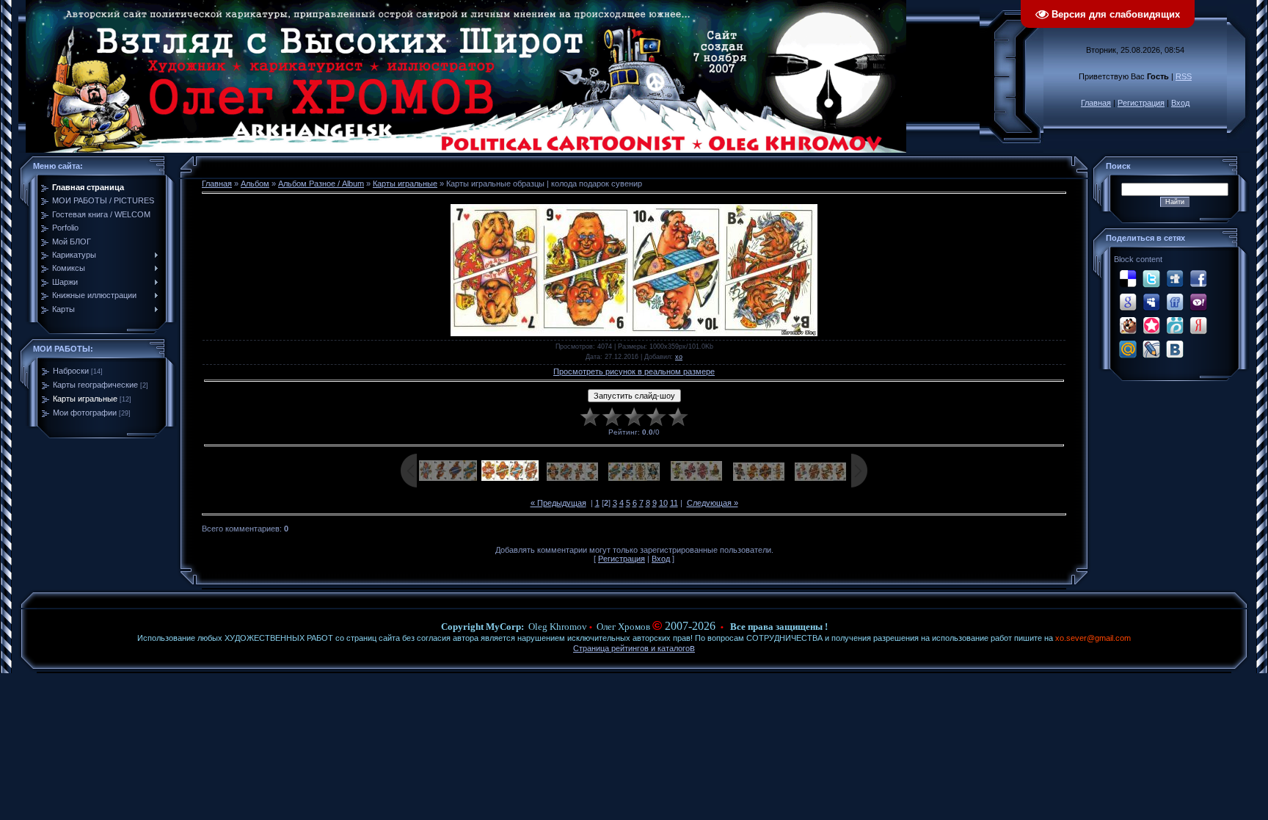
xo (678, 356)
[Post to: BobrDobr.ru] (1128, 325)
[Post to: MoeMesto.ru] (1175, 325)
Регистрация (1141, 102)
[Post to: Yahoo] (1198, 301)
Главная (1096, 102)
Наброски (71, 370)
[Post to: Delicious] (1128, 278)
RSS (1184, 76)
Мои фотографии (85, 412)
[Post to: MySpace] (1151, 301)
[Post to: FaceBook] (1198, 278)
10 (663, 502)
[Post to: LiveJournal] (1151, 348)
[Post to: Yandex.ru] (1198, 325)
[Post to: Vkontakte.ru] (1175, 348)
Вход (1180, 102)
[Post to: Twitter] (1151, 278)
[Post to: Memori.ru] (1151, 325)
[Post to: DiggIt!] (1175, 278)
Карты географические (95, 384)
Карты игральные (85, 398)
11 (674, 502)
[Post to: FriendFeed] (1175, 301)
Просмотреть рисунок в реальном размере (634, 371)
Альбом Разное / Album (321, 183)
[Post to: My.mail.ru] (1128, 348)
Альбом (255, 183)
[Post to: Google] (1128, 301)
